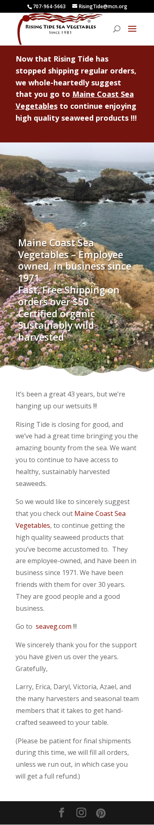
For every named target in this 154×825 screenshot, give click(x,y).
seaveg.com (53, 626)
